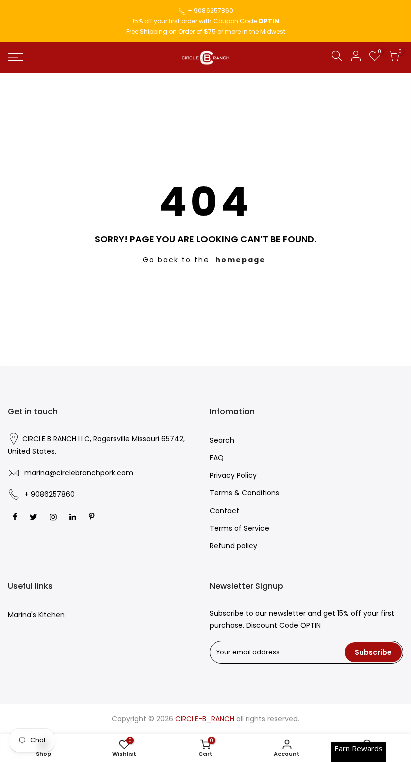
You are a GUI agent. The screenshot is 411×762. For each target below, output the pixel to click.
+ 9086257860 (210, 10)
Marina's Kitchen (36, 615)
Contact (224, 510)
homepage (240, 260)
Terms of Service (239, 528)
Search (222, 440)
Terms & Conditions (244, 493)
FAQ (217, 458)
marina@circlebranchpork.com (78, 473)
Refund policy (233, 546)
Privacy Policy (233, 475)
